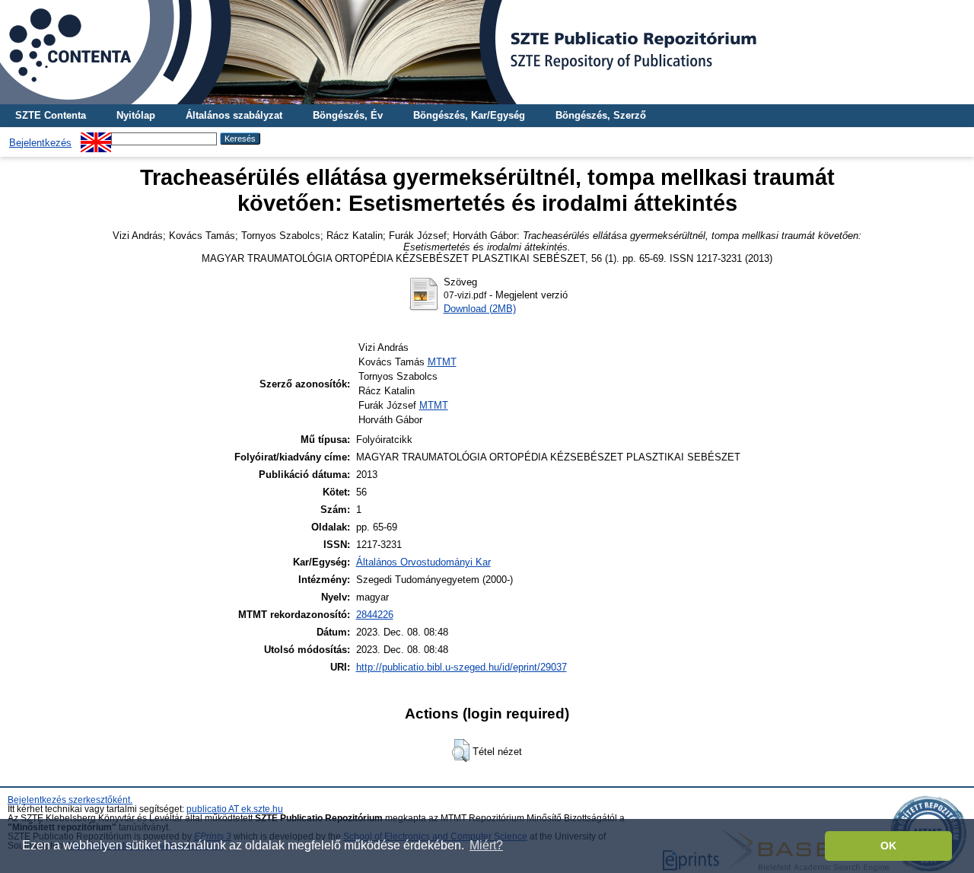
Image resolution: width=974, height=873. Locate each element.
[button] (460, 750)
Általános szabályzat (234, 115)
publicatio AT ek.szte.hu (234, 809)
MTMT (442, 362)
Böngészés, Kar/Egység (469, 115)
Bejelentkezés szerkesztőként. (70, 799)
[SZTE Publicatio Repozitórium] (487, 52)
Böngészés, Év (348, 115)
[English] (96, 138)
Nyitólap (135, 115)
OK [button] (888, 846)
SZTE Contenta (50, 115)
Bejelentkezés (40, 142)
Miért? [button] (486, 845)
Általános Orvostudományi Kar (423, 562)
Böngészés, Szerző (600, 115)
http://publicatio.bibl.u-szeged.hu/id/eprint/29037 (461, 667)
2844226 (374, 614)
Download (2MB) (480, 308)
